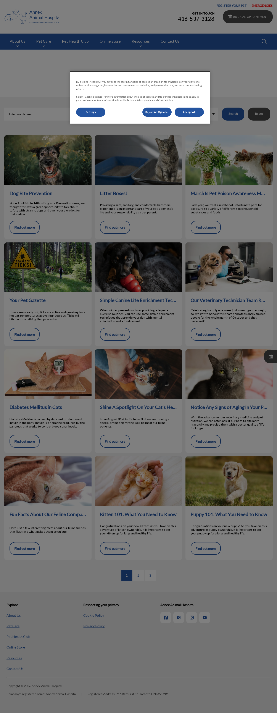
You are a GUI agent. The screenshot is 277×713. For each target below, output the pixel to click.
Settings (91, 112)
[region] (140, 97)
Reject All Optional (157, 112)
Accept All (189, 112)
